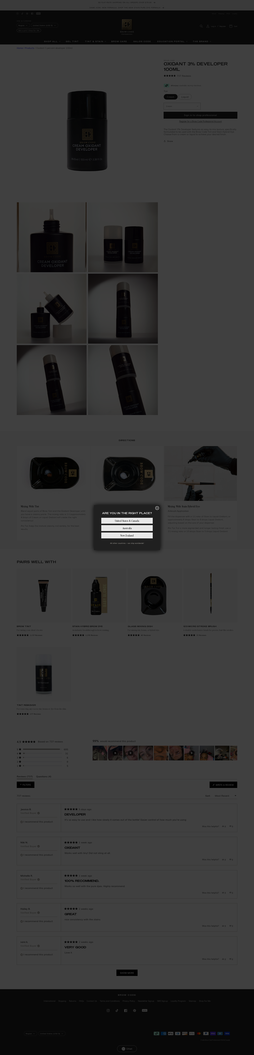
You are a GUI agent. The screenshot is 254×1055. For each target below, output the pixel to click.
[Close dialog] (157, 508)
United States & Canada (127, 520)
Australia (127, 528)
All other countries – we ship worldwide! (127, 543)
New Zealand (127, 535)
